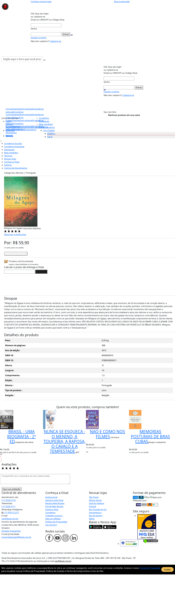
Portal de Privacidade (150, 568)
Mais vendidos (46, 124)
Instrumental (26, 126)
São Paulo (94, 497)
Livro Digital (49, 130)
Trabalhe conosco (54, 515)
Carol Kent (28, 228)
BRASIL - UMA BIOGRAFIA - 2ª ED (21, 436)
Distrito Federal (96, 503)
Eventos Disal (51, 509)
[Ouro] (146, 526)
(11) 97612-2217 (11, 512)
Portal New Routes (54, 506)
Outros (9, 135)
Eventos (8, 165)
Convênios (44, 118)
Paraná (92, 506)
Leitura (9, 129)
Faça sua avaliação (11, 489)
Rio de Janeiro (95, 515)
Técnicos (8, 155)
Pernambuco (95, 512)
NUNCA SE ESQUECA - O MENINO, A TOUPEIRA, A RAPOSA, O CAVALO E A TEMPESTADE (64, 441)
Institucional (51, 497)
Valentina (37, 228)
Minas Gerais (95, 500)
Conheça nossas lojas (41, 1)
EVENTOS (43, 127)
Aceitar (167, 569)
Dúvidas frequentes (11, 531)
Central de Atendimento (15, 168)
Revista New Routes (54, 503)
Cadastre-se (55, 41)
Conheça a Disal (11, 162)
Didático (51, 133)
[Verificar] (150, 541)
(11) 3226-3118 (9, 500)
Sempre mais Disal (54, 500)
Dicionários (11, 132)
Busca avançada (122, 1)
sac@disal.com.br (10, 518)
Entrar (66, 34)
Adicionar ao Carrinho (15, 253)
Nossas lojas (10, 158)
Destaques (44, 121)
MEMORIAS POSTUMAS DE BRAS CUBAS (150, 436)
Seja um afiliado (53, 518)
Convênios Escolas (13, 143)
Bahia (91, 518)
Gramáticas (38, 114)
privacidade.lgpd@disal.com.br (16, 537)
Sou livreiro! (51, 524)
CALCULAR (41, 271)
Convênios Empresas (14, 146)
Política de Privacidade (56, 521)
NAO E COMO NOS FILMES (107, 434)
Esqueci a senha (38, 37)
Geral (49, 136)
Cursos (9, 126)
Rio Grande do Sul (97, 509)
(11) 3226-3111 (9, 506)
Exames (16, 126)
